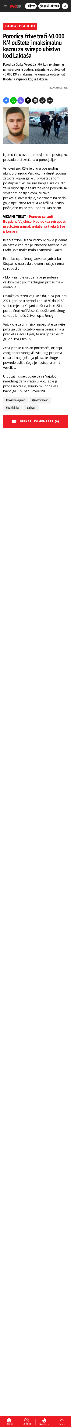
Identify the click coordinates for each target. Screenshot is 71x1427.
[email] (35, 100)
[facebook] (6, 100)
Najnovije (27, 1423)
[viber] (20, 100)
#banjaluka (12, 408)
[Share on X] (28, 100)
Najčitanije (44, 1424)
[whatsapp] (13, 100)
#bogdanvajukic (15, 400)
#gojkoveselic (40, 400)
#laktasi (31, 408)
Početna (9, 1423)
